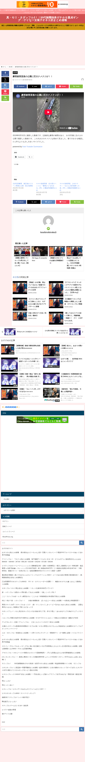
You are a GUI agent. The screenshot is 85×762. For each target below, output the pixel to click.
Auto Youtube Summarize (32, 146)
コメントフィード (8, 531)
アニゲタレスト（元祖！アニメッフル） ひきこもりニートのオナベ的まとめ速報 (30, 622)
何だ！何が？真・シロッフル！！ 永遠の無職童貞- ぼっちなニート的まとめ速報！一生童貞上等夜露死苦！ (41, 600)
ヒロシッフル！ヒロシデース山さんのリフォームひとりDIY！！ (24, 689)
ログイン (5, 521)
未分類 (15, 72)
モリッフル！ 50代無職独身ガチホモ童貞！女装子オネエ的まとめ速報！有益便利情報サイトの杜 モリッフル (41, 663)
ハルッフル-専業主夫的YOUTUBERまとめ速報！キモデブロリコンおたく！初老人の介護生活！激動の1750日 (40, 618)
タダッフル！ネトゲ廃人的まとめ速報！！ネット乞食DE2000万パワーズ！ (28, 588)
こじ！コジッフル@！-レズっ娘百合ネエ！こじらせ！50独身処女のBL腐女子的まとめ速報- (34, 596)
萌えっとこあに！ (8, 685)
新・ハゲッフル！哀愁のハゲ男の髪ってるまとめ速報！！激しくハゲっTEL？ (29, 592)
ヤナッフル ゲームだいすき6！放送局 (15, 705)
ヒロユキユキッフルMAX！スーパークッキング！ (19, 693)
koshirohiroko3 (48, 232)
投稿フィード (7, 526)
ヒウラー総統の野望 (9, 709)
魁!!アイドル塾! (7, 714)
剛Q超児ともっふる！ (9, 701)
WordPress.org (7, 536)
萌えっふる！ (6, 681)
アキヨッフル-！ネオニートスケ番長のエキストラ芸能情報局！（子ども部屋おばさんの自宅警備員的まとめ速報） (42, 652)
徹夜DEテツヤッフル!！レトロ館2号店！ (16, 697)
